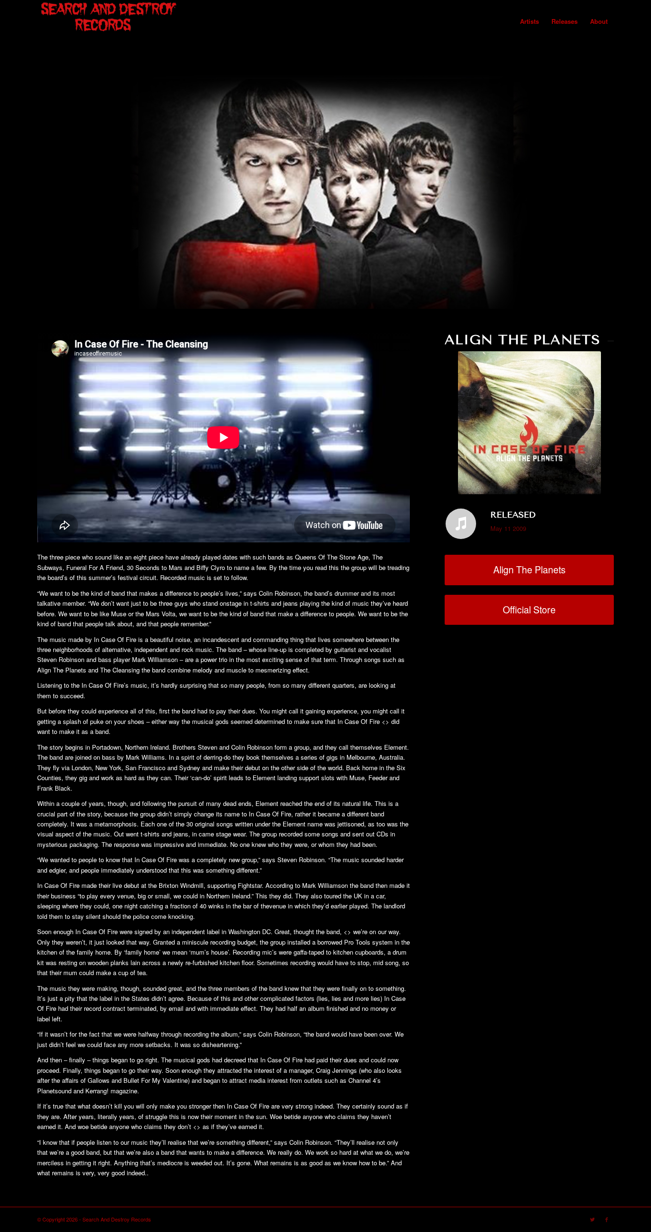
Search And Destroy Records (116, 1219)
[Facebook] (607, 1219)
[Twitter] (592, 1219)
